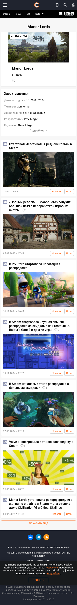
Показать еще (38, 523)
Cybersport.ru (30, 599)
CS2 (18, 13)
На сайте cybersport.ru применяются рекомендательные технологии (38, 554)
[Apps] (57, 5)
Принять (38, 580)
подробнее (51, 567)
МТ (28, 13)
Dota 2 (6, 13)
